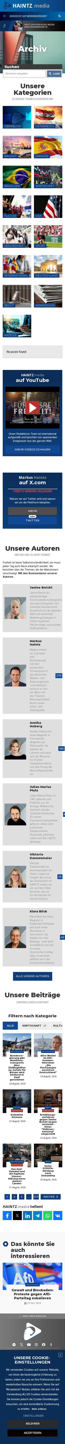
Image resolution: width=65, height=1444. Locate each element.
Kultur (17, 1107)
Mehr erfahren (39, 1409)
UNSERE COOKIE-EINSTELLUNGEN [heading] (32, 1360)
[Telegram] (14, 1344)
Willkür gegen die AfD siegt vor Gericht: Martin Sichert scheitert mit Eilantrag (43, 25)
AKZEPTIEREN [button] (32, 1433)
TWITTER (32, 520)
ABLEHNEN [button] (33, 1423)
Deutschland (17, 1051)
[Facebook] (43, 1344)
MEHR (32, 511)
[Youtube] (29, 1344)
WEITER (49, 1196)
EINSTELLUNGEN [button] (33, 1415)
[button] (59, 16)
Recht (48, 1107)
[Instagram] (36, 1344)
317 (36, 1196)
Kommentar (17, 1110)
